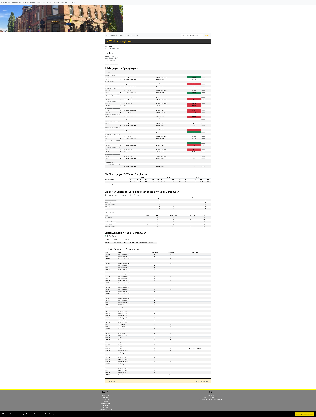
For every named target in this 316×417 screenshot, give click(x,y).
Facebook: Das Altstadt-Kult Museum (210, 399)
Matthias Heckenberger (110, 200)
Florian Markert (108, 219)
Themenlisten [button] (134, 35)
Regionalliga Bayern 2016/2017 (112, 101)
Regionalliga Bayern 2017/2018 (112, 108)
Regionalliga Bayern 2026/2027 (112, 154)
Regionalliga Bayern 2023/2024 (112, 134)
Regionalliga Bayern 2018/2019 (112, 114)
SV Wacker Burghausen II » (202, 381)
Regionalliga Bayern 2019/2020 (112, 121)
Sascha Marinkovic (117, 242)
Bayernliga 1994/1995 (110, 81)
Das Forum (210, 395)
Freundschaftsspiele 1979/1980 (112, 164)
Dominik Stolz (108, 202)
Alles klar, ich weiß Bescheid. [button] (304, 414)
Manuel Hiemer (108, 217)
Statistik (32, 2)
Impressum (56, 2)
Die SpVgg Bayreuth (210, 397)
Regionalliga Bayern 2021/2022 (112, 127)
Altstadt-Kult (5, 2)
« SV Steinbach (110, 381)
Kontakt (48, 2)
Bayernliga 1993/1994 (110, 75)
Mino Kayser (108, 208)
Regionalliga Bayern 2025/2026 (112, 147)
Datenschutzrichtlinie (68, 2)
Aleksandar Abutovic (110, 204)
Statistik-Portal (111, 35)
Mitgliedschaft (40, 2)
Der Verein (25, 2)
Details (203, 77)
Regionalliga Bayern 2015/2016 (112, 95)
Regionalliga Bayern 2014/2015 (112, 88)
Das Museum (16, 2)
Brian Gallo (107, 206)
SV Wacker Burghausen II (112, 49)
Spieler (121, 35)
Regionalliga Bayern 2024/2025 (112, 140)
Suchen (207, 35)
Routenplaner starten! (111, 64)
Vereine (126, 35)
